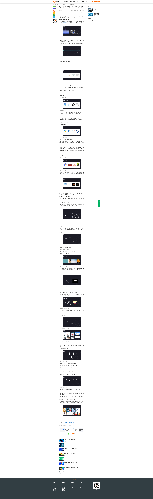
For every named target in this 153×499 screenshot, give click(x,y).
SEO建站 (82, 1)
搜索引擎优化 (66, 1)
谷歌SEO (54, 486)
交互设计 (62, 12)
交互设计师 (64, 22)
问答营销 (72, 487)
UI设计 (89, 20)
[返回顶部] (76, 477)
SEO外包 (54, 488)
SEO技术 (77, 10)
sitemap (81, 497)
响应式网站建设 (64, 486)
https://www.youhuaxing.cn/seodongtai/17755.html (68, 422)
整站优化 (54, 487)
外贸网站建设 (64, 487)
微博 (55, 10)
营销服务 (74, 1)
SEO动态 (78, 1)
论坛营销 (72, 486)
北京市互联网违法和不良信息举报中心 (75, 497)
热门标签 (89, 18)
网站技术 (60, 4)
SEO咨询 (54, 489)
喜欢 (70, 433)
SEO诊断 (54, 490)
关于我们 (86, 1)
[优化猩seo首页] (56, 1)
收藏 (74, 433)
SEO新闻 (74, 10)
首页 (62, 1)
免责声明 (81, 487)
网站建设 (71, 1)
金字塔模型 (68, 173)
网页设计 (63, 489)
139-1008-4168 (96, 1)
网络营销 (83, 10)
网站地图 (81, 486)
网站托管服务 (64, 488)
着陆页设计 (63, 490)
